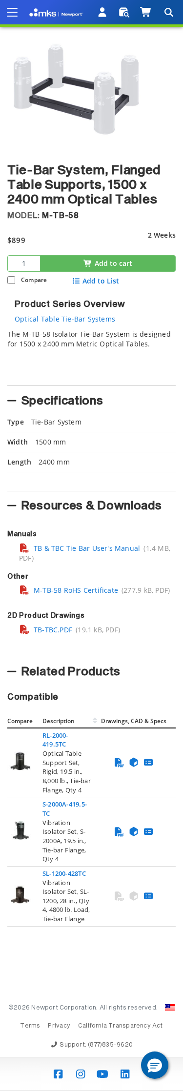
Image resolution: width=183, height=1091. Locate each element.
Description (58, 721)
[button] (154, 1065)
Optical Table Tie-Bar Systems (65, 318)
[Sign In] (103, 12)
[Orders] (124, 12)
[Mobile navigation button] (12, 12)
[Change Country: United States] (170, 1007)
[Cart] (146, 12)
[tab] (91, 354)
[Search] (168, 12)
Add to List (100, 281)
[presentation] (91, 545)
